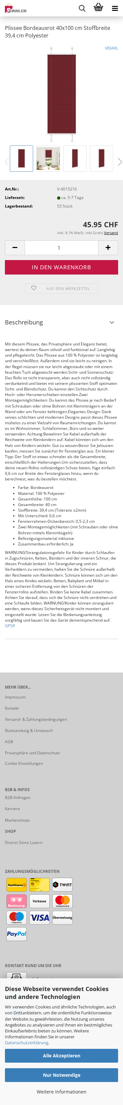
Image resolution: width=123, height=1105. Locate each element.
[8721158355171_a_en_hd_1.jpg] (61, 94)
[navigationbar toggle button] (115, 8)
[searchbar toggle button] (82, 8)
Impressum (15, 697)
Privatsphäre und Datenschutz (32, 753)
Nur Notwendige (61, 1075)
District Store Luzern (23, 842)
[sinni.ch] (13, 8)
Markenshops (17, 820)
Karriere (12, 808)
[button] (15, 247)
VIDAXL (111, 48)
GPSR (10, 626)
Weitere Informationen (62, 1092)
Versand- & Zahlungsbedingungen (36, 719)
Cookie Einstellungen (24, 763)
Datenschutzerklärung (26, 1043)
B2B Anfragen (18, 797)
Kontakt (12, 708)
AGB (9, 741)
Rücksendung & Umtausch (29, 730)
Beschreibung (24, 322)
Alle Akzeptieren (61, 1055)
